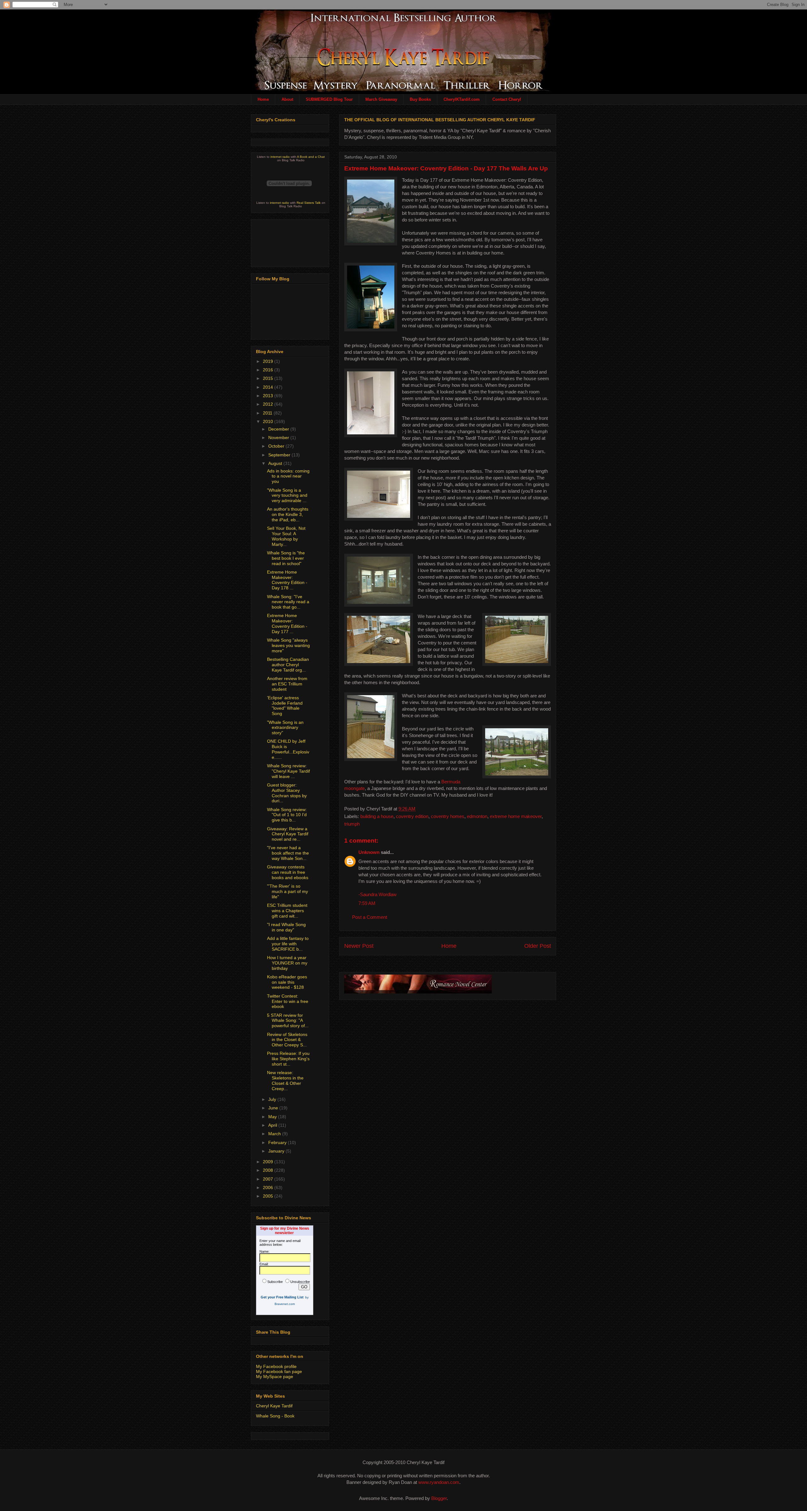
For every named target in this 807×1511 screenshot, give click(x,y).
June (273, 1107)
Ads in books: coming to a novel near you (288, 476)
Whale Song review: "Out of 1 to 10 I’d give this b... (287, 815)
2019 (268, 361)
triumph (352, 824)
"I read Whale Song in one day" (286, 927)
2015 (268, 378)
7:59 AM (366, 903)
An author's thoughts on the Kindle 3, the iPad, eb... (287, 514)
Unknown (369, 852)
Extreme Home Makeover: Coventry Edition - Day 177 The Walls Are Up (446, 168)
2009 (268, 1161)
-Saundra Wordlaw (377, 894)
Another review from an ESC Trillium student (287, 684)
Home (263, 99)
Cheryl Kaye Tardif (274, 1405)
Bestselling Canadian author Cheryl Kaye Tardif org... (288, 665)
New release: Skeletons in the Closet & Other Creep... (285, 1080)
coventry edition (412, 816)
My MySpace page (274, 1376)
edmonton (477, 816)
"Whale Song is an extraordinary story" (285, 727)
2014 (268, 387)
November (279, 437)
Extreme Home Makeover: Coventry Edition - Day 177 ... (287, 623)
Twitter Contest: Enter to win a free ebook (287, 1001)
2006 (268, 1187)
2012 (268, 404)
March (275, 1133)
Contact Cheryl (506, 99)
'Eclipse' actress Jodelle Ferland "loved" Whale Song (285, 705)
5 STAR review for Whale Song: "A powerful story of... (288, 1020)
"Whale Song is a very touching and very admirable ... (287, 495)
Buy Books (420, 99)
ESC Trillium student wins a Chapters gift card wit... (287, 911)
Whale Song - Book (275, 1415)
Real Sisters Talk (309, 202)
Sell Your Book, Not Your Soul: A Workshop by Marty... (286, 536)
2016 (268, 369)
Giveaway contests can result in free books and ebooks (287, 872)
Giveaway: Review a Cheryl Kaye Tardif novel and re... (287, 834)
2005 (268, 1196)
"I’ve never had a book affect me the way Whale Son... (288, 853)
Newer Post (359, 946)
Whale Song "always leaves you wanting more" (288, 645)
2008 (268, 1170)
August (275, 463)
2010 (268, 421)
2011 (268, 412)
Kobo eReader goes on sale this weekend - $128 (287, 982)
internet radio (280, 156)
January (277, 1150)
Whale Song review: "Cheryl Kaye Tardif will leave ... (288, 771)
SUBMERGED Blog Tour (329, 99)
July (272, 1099)
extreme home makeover (516, 816)
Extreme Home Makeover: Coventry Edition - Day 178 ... (287, 579)
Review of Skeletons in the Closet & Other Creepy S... (287, 1040)
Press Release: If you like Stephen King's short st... (288, 1059)
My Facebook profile (276, 1366)
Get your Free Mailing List (282, 1297)
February (278, 1142)
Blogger (439, 1498)
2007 (268, 1179)
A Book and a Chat (311, 156)
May (273, 1116)
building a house (376, 816)
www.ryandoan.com (438, 1482)
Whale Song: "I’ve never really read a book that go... (288, 602)
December (279, 429)
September (280, 454)
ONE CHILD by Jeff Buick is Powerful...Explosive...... (288, 749)
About (287, 99)
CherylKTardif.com (462, 99)
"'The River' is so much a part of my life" (287, 891)
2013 (268, 395)
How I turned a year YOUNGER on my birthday (287, 963)
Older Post (537, 946)
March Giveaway (381, 99)
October (277, 446)
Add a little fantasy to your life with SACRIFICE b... (288, 944)
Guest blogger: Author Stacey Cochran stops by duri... (287, 792)
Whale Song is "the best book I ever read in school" (286, 558)
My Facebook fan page (279, 1371)
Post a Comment (369, 917)
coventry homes (447, 816)
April (273, 1125)
